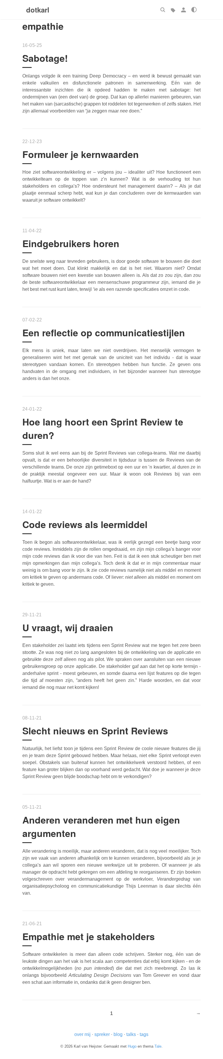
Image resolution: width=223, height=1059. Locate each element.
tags (144, 1034)
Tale (157, 1046)
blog (118, 1034)
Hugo (132, 1046)
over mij (82, 1034)
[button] (163, 10)
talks (131, 1034)
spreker (102, 1034)
